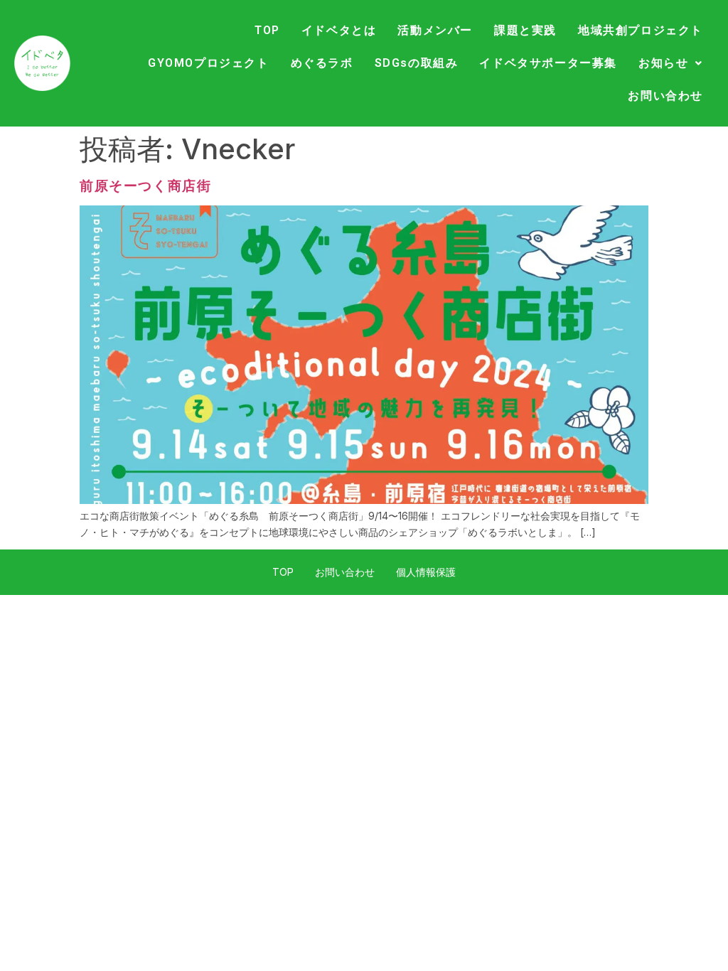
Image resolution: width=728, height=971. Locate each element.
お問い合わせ (665, 95)
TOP (267, 30)
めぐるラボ (322, 63)
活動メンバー (435, 30)
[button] (671, 63)
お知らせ (663, 63)
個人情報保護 (426, 572)
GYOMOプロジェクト (208, 63)
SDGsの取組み (417, 63)
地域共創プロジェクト (640, 30)
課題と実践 (525, 30)
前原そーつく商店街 (145, 186)
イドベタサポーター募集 (548, 63)
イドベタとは (339, 30)
